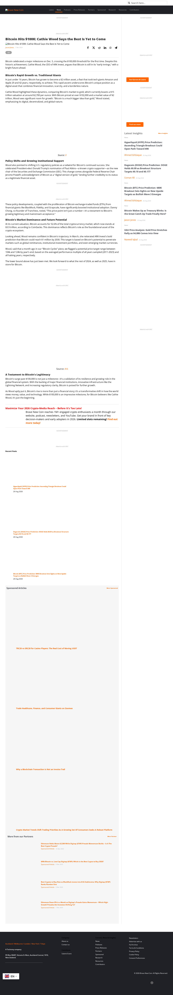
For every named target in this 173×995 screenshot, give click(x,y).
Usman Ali (129, 177)
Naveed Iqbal (131, 239)
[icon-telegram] (11, 965)
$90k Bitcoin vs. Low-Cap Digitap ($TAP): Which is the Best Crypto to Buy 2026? (72, 861)
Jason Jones (9, 47)
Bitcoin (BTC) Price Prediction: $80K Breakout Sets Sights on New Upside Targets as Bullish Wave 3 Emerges (143, 191)
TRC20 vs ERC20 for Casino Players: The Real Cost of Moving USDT (46, 648)
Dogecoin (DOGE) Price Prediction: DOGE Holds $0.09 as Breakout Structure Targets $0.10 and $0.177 (145, 168)
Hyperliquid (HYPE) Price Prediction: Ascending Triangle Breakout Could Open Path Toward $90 (143, 145)
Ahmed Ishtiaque (133, 155)
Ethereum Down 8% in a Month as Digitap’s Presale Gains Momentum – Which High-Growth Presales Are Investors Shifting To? (74, 903)
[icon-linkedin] (15, 965)
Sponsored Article (47, 849)
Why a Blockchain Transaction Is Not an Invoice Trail (40, 769)
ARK (8, 52)
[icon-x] (20, 965)
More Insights (163, 133)
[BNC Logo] (30, 939)
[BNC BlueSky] (33, 965)
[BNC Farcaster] (37, 965)
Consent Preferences (137, 958)
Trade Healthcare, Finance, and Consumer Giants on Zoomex (44, 708)
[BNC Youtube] (24, 965)
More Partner (112, 836)
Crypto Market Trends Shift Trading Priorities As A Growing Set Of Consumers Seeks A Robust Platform (64, 830)
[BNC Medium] (29, 965)
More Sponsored (112, 588)
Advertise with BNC (62, 34)
